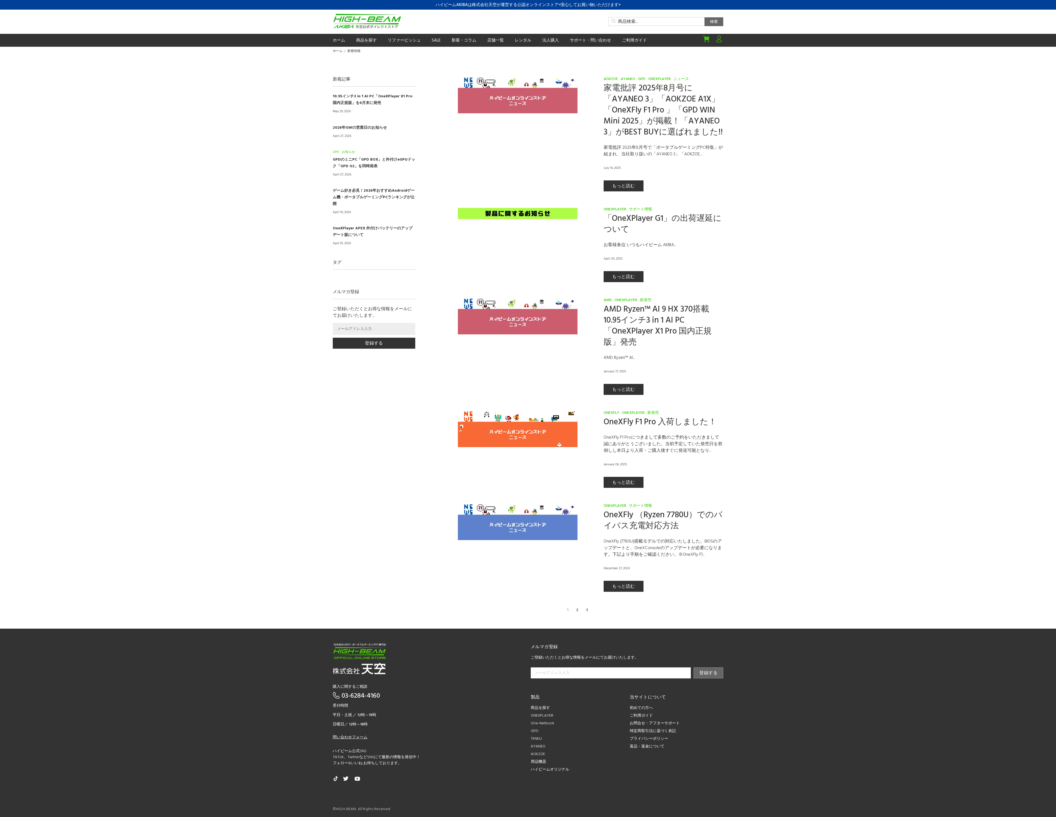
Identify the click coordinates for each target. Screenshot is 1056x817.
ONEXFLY (611, 413)
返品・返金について (647, 746)
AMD (608, 300)
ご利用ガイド (641, 716)
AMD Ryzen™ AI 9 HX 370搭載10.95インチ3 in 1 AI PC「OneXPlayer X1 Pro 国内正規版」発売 (658, 326)
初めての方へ (641, 708)
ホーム (338, 51)
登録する (374, 343)
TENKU (536, 739)
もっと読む (623, 186)
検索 (714, 22)
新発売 (645, 300)
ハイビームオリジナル (550, 769)
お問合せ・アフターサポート (655, 723)
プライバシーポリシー (649, 739)
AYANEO (628, 79)
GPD (641, 79)
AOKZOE (611, 79)
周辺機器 (538, 762)
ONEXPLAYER (659, 79)
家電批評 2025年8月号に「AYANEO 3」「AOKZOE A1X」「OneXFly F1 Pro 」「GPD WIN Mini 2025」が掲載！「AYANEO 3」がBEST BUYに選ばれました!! (663, 110)
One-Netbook (542, 723)
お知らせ (348, 152)
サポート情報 (640, 209)
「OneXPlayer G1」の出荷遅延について (663, 224)
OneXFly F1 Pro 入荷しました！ (660, 422)
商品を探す (540, 708)
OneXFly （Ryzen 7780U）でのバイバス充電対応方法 (663, 521)
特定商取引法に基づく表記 (653, 731)
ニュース (681, 79)
